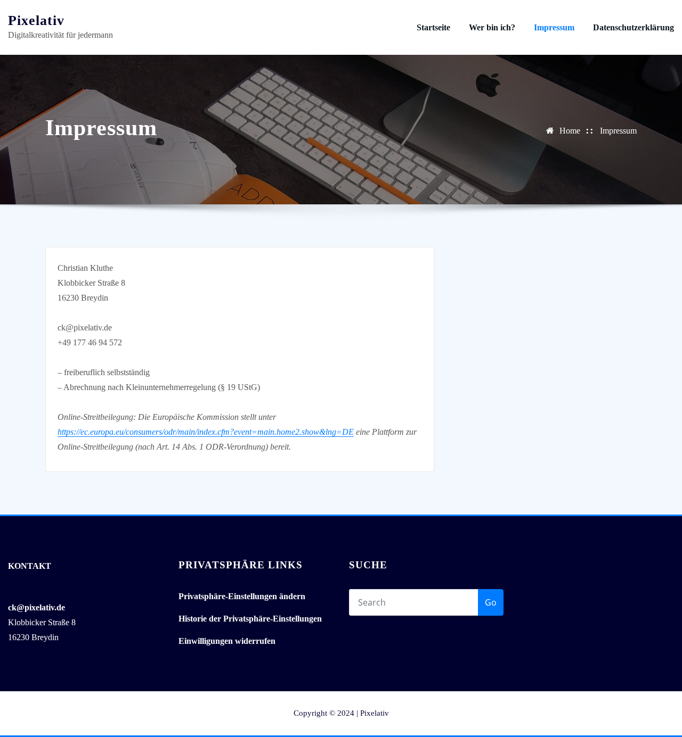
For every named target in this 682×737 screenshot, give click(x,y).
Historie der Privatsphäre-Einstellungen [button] (250, 618)
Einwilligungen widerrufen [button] (226, 640)
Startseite (433, 27)
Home (569, 130)
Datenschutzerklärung (633, 27)
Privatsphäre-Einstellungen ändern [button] (241, 596)
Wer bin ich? (492, 27)
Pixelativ (36, 20)
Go (491, 602)
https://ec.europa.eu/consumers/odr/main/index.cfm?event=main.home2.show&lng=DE (206, 431)
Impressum (554, 27)
